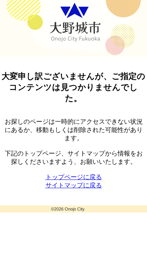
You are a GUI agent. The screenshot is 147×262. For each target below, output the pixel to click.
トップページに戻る (73, 177)
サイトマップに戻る (73, 185)
